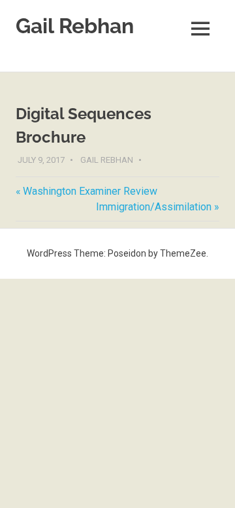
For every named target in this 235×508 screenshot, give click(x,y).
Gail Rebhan (75, 26)
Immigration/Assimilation (154, 207)
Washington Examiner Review (89, 191)
